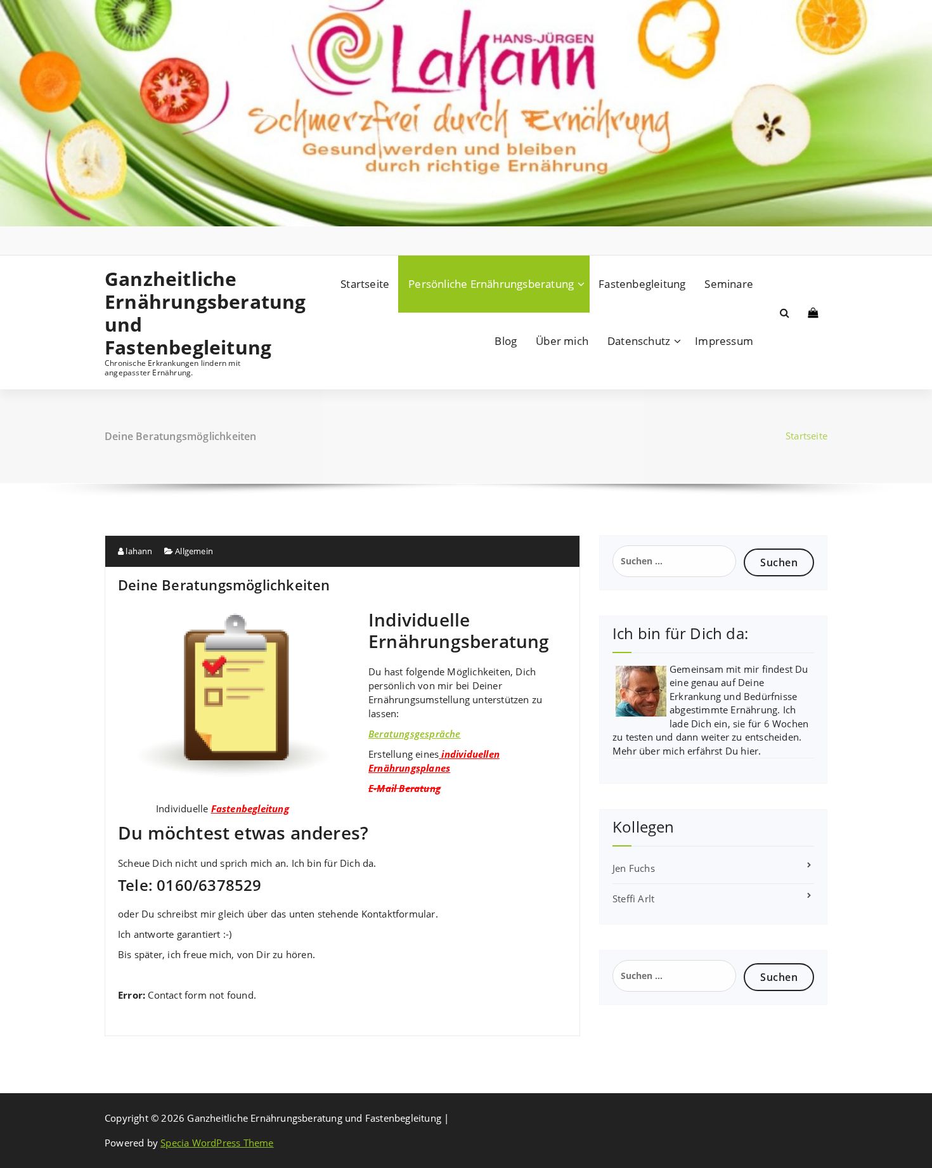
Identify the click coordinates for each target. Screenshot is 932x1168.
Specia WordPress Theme (216, 1142)
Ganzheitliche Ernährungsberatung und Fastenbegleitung (188, 313)
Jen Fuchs (633, 868)
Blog (506, 341)
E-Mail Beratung (404, 788)
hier (749, 750)
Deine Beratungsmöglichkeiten (224, 584)
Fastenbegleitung (642, 283)
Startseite (364, 283)
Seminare (728, 283)
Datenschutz (638, 341)
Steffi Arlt (633, 898)
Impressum (724, 341)
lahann (138, 551)
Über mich (562, 341)
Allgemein (194, 551)
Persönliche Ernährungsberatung (491, 283)
